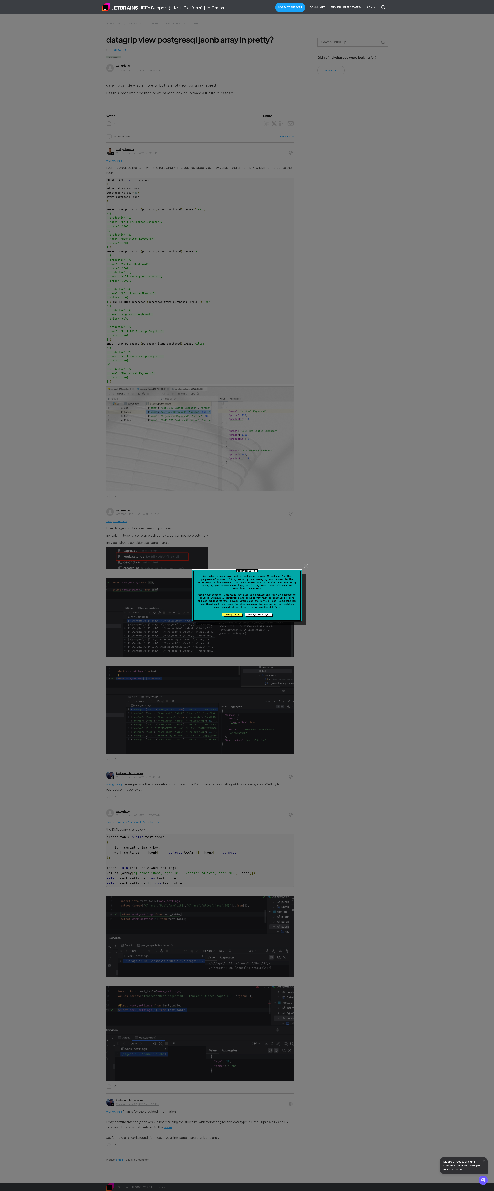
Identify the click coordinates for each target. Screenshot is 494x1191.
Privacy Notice (238, 601)
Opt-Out (274, 607)
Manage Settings (258, 614)
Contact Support (290, 7)
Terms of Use (268, 601)
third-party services (219, 604)
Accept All (232, 614)
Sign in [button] (370, 7)
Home (120, 7)
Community (317, 7)
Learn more (254, 588)
